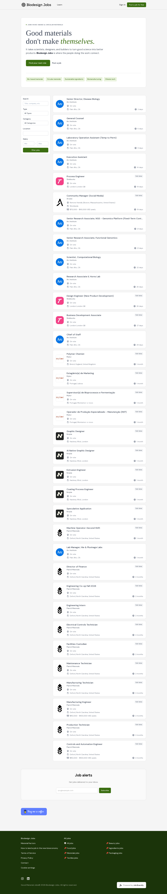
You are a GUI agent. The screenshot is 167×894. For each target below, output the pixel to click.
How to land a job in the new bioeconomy (39, 848)
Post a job (56, 63)
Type (25, 109)
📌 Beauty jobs (113, 843)
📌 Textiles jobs (71, 858)
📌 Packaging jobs (114, 853)
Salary (25, 139)
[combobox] (35, 133)
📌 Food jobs (70, 848)
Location (26, 129)
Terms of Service (28, 853)
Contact (24, 863)
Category (27, 119)
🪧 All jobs (68, 843)
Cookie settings (28, 867)
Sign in (122, 4)
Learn (59, 4)
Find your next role (37, 63)
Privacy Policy (27, 858)
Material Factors (28, 843)
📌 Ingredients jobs (114, 848)
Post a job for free (136, 5)
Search (25, 99)
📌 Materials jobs (71, 853)
